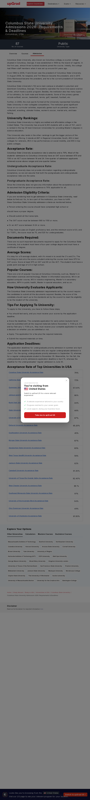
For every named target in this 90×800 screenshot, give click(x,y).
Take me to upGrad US (45, 415)
